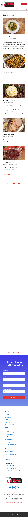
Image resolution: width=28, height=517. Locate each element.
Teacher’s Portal (9, 466)
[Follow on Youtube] (18, 487)
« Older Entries (7, 174)
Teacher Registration (10, 468)
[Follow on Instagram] (15, 487)
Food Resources (9, 439)
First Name (6, 370)
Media (6, 427)
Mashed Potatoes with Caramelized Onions (13, 100)
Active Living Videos (10, 454)
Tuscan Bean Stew (7, 37)
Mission (7, 414)
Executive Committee (10, 422)
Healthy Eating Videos (11, 444)
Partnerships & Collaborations (13, 425)
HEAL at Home (9, 451)
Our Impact (8, 417)
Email (4, 383)
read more (7, 236)
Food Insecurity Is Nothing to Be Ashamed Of (12, 218)
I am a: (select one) (7, 389)
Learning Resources (10, 442)
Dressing (5, 70)
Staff (6, 419)
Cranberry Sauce (7, 162)
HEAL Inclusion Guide (18, 502)
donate (24, 4)
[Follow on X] (13, 487)
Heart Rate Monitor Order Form (13, 471)
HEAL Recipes (9, 434)
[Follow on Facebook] (10, 487)
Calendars (7, 459)
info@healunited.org (10, 492)
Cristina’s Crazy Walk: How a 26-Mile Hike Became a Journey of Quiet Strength (14, 272)
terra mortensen (7, 38)
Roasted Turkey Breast (8, 134)
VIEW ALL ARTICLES (14, 353)
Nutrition (7, 437)
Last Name (5, 376)
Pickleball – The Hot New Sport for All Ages (13, 326)
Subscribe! (14, 397)
